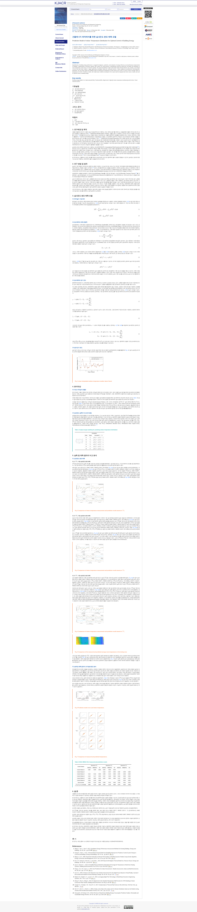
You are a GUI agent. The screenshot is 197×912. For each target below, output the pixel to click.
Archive (77, 14)
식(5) (123, 251)
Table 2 (106, 678)
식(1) (128, 201)
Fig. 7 (112, 659)
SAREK (134, 1)
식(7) (126, 290)
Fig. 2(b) (127, 477)
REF (140, 18)
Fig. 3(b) (135, 527)
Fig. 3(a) (131, 519)
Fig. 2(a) (111, 467)
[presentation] (72, 89)
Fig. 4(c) (82, 591)
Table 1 (135, 397)
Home (72, 14)
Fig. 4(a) (131, 577)
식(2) (96, 203)
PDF (129, 18)
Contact (139, 1)
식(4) (107, 251)
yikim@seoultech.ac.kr (92, 50)
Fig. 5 (83, 657)
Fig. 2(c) (91, 469)
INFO (134, 18)
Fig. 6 (120, 679)
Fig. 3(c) (86, 521)
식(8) (121, 325)
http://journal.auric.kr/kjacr (136, 4)
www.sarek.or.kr (92, 57)
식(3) (98, 231)
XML (123, 18)
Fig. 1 (127, 350)
